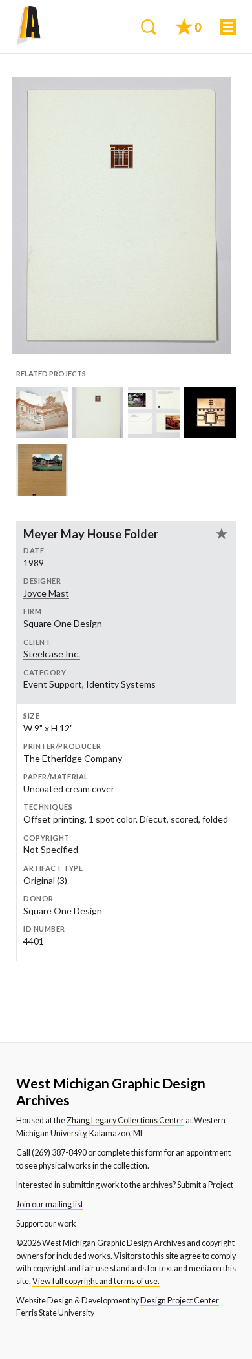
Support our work (46, 1224)
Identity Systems (121, 684)
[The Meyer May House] (42, 492)
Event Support (52, 684)
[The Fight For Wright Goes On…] (42, 434)
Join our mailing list (49, 1204)
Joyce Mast (46, 593)
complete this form (130, 1153)
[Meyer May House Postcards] (154, 434)
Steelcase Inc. (51, 653)
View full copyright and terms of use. (96, 1281)
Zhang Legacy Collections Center (125, 1120)
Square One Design (62, 623)
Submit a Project (205, 1185)
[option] (121, 215)
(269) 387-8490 (59, 1153)
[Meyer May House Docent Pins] (210, 434)
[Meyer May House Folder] (98, 434)
